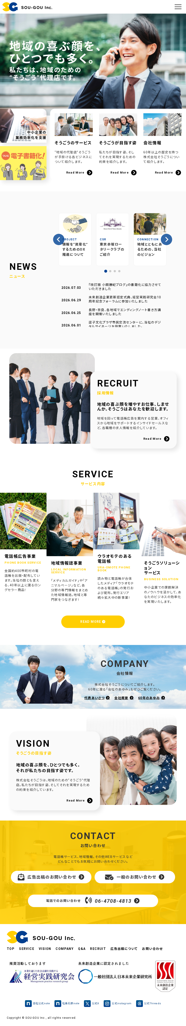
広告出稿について (123, 949)
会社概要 (121, 698)
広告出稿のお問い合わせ (51, 877)
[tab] (105, 271)
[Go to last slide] (58, 239)
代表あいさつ (94, 698)
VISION (45, 949)
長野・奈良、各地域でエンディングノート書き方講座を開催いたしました (125, 312)
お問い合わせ (152, 949)
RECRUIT (98, 949)
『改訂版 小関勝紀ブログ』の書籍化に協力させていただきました (125, 287)
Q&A (82, 949)
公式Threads (152, 1003)
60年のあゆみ (149, 698)
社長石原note (70, 1003)
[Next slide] (166, 239)
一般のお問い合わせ (137, 877)
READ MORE (91, 621)
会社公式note (41, 1003)
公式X (95, 1003)
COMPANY (64, 949)
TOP (11, 949)
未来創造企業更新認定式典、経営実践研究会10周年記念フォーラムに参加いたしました (125, 299)
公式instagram (121, 1003)
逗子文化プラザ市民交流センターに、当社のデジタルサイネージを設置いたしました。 (125, 324)
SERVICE (26, 949)
